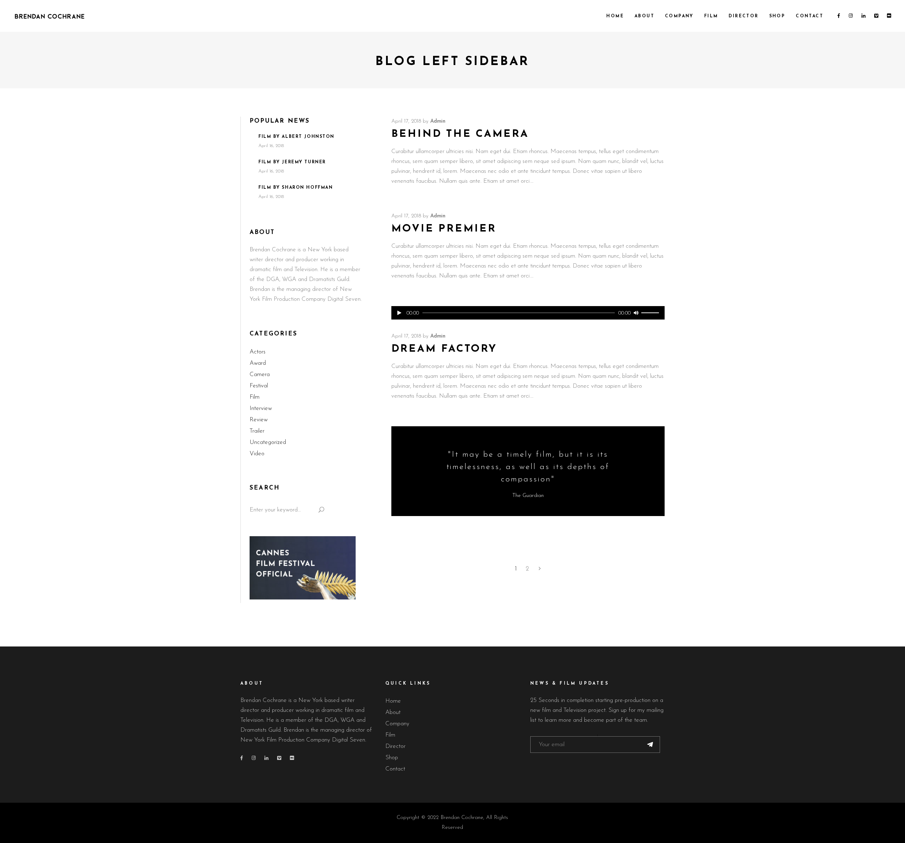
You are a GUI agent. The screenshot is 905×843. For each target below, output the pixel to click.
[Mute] (636, 313)
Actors (257, 352)
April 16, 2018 (271, 146)
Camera (260, 374)
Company (397, 724)
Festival (259, 386)
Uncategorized (268, 442)
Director (395, 746)
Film (254, 397)
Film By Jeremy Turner (292, 162)
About (393, 712)
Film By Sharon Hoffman (295, 188)
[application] (528, 313)
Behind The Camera (460, 134)
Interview (261, 408)
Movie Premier (443, 229)
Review (259, 420)
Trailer (257, 431)
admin (437, 121)
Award (258, 363)
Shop (391, 758)
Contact (395, 769)
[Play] (400, 313)
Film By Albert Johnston (296, 137)
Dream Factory (444, 349)
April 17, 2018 (406, 121)
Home (393, 701)
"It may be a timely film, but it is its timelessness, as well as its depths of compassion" (528, 467)
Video (257, 454)
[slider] (651, 313)
